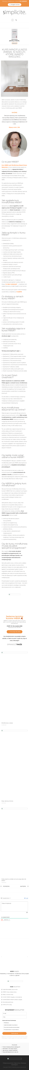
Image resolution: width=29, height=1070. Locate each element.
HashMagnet (14, 1064)
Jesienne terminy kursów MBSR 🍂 (14, 617)
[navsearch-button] (16, 20)
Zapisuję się (14, 1033)
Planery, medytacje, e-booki (14, 1)
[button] (1, 956)
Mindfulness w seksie (7, 723)
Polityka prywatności (8, 1063)
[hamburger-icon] (12, 20)
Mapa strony (17, 1063)
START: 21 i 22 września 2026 (14, 626)
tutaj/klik (19, 291)
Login (26, 898)
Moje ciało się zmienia (7, 801)
